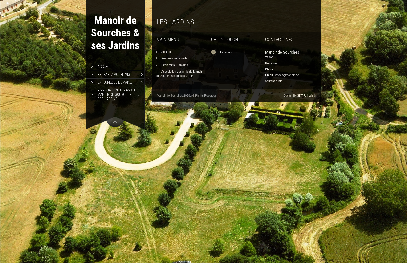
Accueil (104, 67)
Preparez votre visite (116, 74)
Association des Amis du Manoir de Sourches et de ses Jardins (119, 94)
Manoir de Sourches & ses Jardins (115, 33)
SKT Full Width (306, 95)
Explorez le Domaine (115, 82)
